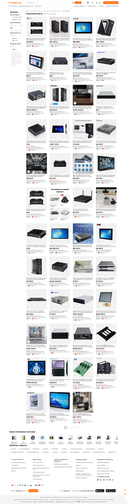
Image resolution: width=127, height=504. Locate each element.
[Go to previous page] (62, 427)
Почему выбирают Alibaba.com (18, 462)
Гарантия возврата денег (38, 465)
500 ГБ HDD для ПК (91, 448)
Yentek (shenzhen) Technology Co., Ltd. (35, 44)
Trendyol (79, 497)
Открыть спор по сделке (81, 468)
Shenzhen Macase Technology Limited (81, 284)
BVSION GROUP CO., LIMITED (103, 251)
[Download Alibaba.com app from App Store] (99, 490)
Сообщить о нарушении (81, 477)
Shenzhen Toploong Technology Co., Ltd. (59, 317)
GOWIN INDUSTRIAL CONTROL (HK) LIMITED (106, 79)
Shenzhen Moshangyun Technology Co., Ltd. (106, 44)
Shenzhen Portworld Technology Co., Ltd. (82, 215)
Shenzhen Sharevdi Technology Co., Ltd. (35, 148)
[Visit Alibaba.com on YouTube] (110, 480)
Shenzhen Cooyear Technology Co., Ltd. (105, 352)
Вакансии (13, 470)
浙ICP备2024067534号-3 (101, 501)
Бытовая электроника (36, 11)
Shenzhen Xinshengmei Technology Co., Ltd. (60, 44)
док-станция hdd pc (75, 452)
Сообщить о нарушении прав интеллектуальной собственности (84, 474)
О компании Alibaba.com (17, 459)
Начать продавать (101, 465)
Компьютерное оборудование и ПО (52, 11)
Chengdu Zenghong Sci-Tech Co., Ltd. (58, 385)
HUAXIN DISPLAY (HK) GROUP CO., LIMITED (83, 251)
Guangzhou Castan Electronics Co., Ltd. (59, 420)
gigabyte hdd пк (112, 452)
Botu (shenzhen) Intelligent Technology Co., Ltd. (36, 215)
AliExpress (42, 497)
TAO (75, 497)
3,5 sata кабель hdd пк (24, 448)
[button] (73, 3)
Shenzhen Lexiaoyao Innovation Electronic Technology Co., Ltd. (106, 215)
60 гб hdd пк (64, 452)
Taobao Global (69, 497)
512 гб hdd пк (46, 452)
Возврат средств (80, 470)
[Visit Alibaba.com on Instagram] (107, 480)
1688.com (48, 497)
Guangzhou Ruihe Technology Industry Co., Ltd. (60, 351)
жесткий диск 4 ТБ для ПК (76, 448)
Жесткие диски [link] (66, 11)
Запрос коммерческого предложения (63, 466)
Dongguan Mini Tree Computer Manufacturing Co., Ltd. (83, 113)
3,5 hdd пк (14, 448)
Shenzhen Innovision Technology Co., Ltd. (105, 113)
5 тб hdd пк (55, 452)
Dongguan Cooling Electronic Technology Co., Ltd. (36, 421)
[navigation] (16, 219)
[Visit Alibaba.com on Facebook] (98, 480)
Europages (84, 497)
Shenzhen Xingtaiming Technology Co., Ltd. (59, 113)
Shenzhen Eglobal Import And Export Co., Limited (36, 79)
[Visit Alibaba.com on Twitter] (104, 480)
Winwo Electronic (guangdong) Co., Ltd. (35, 385)
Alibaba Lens (19, 490)
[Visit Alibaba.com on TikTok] (113, 480)
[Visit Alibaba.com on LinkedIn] (101, 480)
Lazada (63, 497)
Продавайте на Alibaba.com (103, 462)
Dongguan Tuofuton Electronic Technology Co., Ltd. (36, 317)
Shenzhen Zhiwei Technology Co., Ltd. (104, 181)
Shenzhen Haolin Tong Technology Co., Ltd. (82, 387)
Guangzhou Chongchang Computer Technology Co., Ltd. (60, 251)
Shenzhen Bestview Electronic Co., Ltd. (35, 251)
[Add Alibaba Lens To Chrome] (33, 490)
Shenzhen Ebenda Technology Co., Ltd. (58, 79)
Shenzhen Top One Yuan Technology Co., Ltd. (83, 147)
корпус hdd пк (87, 452)
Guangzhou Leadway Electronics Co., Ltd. (35, 352)
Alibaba (27, 11)
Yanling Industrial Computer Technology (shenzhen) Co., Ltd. (83, 46)
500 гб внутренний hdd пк (33, 452)
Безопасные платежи (38, 462)
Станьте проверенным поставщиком (106, 470)
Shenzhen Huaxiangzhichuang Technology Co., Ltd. (36, 284)
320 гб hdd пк (36, 448)
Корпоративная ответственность (19, 468)
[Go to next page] (80, 427)
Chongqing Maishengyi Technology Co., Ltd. (83, 352)
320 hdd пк (46, 448)
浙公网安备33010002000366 (87, 501)
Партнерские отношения (103, 473)
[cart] (93, 2)
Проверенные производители (61, 464)
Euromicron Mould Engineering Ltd (104, 284)
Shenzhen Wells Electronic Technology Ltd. (82, 80)
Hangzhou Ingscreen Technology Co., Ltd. (105, 147)
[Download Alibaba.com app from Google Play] (111, 490)
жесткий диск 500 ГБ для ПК (18, 452)
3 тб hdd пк (64, 448)
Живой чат (78, 465)
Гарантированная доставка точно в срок (41, 468)
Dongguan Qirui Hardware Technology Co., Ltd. (83, 318)
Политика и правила (37, 479)
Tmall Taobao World (56, 497)
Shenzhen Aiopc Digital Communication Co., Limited (60, 147)
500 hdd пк (101, 448)
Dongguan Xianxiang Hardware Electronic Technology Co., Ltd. (106, 386)
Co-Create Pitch (15, 465)
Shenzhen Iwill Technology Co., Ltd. (81, 181)
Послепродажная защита (39, 472)
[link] (125, 490)
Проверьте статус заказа (103, 468)
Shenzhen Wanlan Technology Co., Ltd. (58, 182)
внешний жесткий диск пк (99, 452)
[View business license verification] (76, 502)
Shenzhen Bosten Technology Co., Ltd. (35, 113)
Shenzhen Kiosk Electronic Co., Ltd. (104, 317)
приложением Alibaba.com (87, 490)
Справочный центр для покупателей (84, 462)
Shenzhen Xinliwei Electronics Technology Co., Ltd (60, 284)
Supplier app (67, 490)
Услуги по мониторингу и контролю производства (41, 475)
